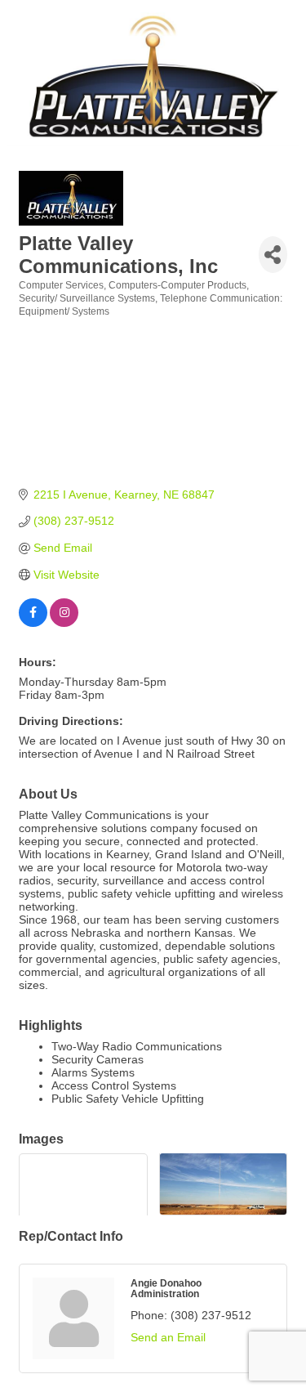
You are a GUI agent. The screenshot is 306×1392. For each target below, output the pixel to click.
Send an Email (168, 1337)
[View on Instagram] (64, 622)
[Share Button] (273, 254)
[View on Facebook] (33, 622)
